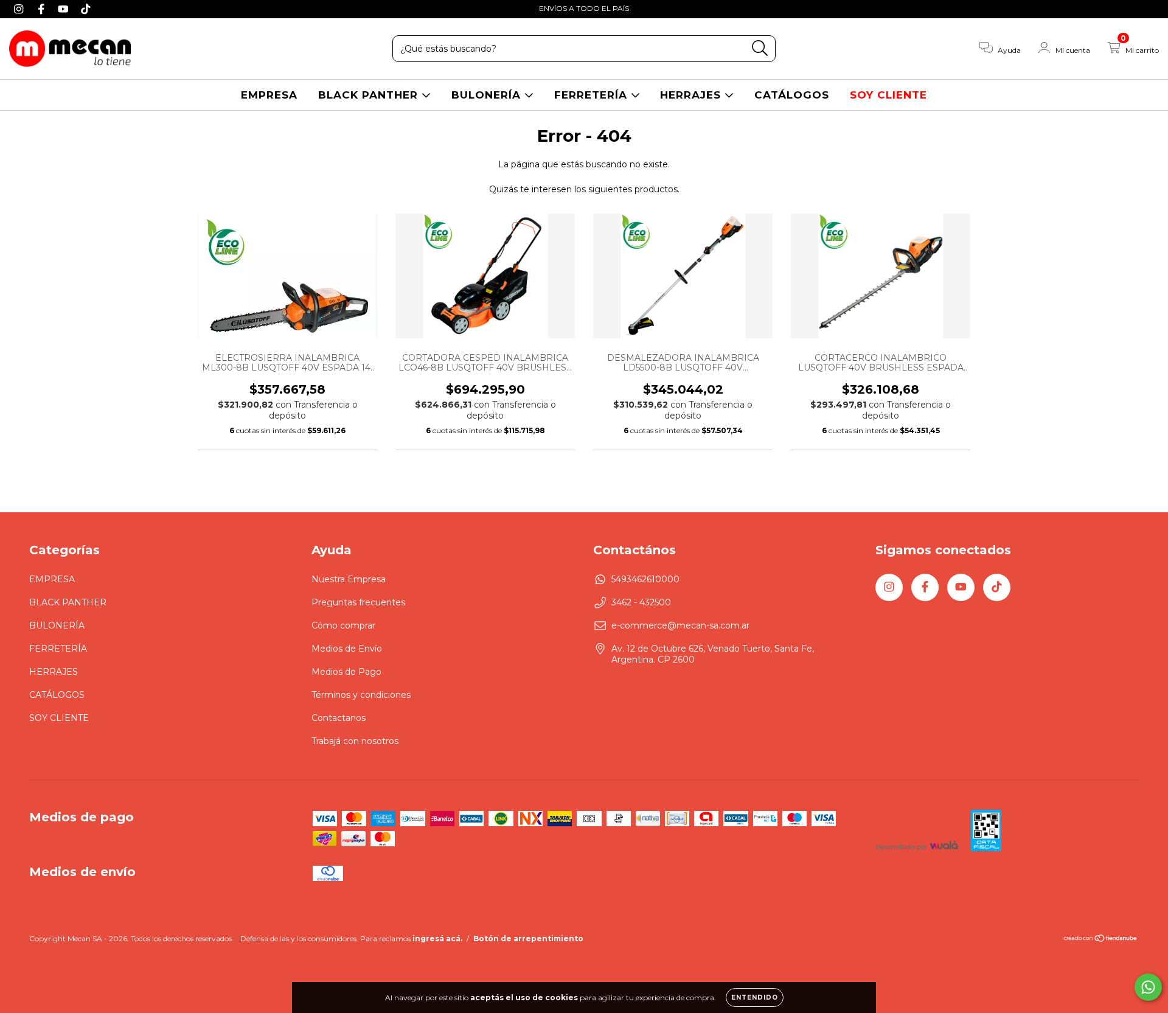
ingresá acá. (437, 938)
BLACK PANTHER (370, 95)
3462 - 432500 (641, 602)
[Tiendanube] (1101, 939)
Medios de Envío (346, 648)
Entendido (754, 997)
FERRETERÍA (592, 95)
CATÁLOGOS (791, 95)
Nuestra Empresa (348, 579)
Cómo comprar (343, 625)
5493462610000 (645, 579)
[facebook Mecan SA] (43, 8)
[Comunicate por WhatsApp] (1148, 987)
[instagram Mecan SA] (20, 8)
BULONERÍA (487, 95)
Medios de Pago (346, 671)
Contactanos (338, 717)
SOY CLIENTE (888, 95)
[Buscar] (760, 48)
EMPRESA (269, 95)
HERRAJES (692, 95)
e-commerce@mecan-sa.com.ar (680, 625)
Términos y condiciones (361, 694)
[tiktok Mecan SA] (86, 8)
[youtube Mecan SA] (65, 8)
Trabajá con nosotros (354, 741)
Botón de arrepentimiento (528, 938)
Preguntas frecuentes (358, 602)
